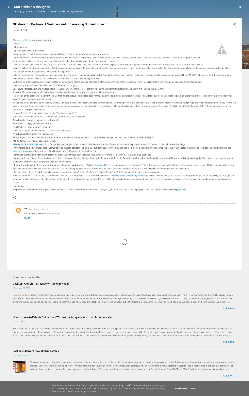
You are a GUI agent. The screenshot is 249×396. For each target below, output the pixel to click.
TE (25, 209)
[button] (234, 24)
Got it (194, 388)
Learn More (181, 388)
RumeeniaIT (100, 165)
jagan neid (181, 189)
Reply (27, 218)
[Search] (240, 7)
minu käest (223, 96)
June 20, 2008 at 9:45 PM (38, 209)
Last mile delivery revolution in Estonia (36, 350)
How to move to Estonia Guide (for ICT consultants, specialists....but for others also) (63, 317)
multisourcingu (20, 151)
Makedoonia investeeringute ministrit (130, 175)
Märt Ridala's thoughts (32, 7)
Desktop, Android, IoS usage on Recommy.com (41, 283)
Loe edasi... (229, 308)
